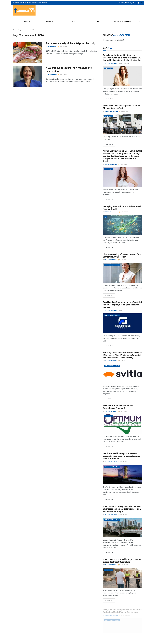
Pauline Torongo (111, 63)
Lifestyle (49, 21)
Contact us (45, 3)
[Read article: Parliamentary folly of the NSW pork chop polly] (27, 52)
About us (23, 3)
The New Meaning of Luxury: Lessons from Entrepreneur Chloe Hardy (122, 255)
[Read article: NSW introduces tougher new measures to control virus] (27, 76)
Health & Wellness (112, 466)
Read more (110, 98)
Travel (72, 21)
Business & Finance (112, 265)
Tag (19, 30)
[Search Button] (139, 21)
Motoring (108, 116)
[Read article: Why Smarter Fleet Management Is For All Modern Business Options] (122, 124)
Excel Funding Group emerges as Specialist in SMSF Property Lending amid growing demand (122, 304)
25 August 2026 (124, 63)
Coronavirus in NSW (28, 30)
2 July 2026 (124, 212)
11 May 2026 (123, 361)
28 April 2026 (123, 461)
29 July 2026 (124, 111)
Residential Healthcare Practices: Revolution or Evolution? (118, 406)
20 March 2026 (125, 613)
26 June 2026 (123, 310)
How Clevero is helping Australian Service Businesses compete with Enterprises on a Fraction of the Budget (122, 509)
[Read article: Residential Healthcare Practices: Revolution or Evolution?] (122, 424)
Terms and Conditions (34, 3)
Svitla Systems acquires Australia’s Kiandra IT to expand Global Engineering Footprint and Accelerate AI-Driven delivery (122, 355)
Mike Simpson (52, 47)
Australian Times (111, 164)
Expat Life (95, 21)
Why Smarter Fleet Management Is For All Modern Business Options (121, 106)
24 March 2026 (123, 565)
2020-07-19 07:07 (64, 75)
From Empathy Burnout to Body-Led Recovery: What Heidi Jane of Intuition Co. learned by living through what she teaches (122, 57)
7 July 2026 (123, 164)
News (26, 21)
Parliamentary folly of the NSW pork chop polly (71, 43)
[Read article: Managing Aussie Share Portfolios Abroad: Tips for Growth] (122, 225)
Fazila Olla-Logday (111, 111)
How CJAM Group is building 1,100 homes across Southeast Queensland (122, 560)
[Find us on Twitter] (141, 3)
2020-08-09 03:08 (64, 47)
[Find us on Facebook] (138, 3)
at (106, 217)
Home (15, 30)
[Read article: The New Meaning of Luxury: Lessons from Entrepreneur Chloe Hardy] (122, 273)
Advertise (16, 3)
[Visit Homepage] (24, 10)
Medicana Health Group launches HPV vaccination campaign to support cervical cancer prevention (121, 456)
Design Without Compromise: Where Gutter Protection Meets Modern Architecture (122, 608)
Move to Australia (122, 21)
